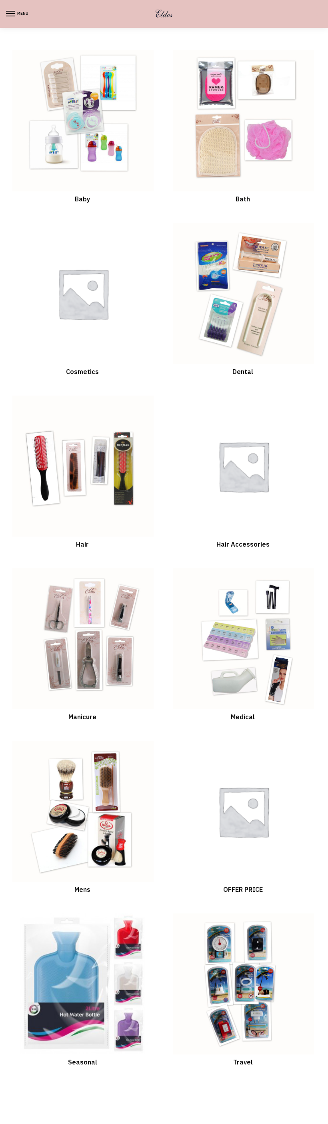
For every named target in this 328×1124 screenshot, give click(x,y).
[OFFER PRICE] (243, 811)
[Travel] (243, 983)
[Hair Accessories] (243, 466)
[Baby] (82, 120)
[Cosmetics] (82, 293)
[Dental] (243, 293)
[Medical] (243, 638)
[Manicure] (82, 638)
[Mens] (82, 811)
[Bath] (243, 120)
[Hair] (82, 466)
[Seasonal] (82, 983)
